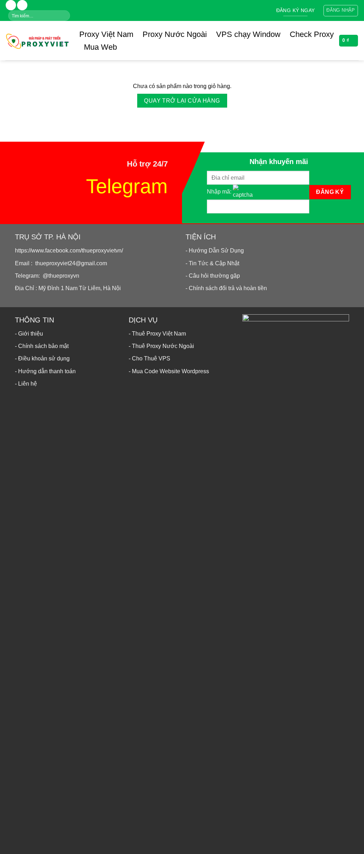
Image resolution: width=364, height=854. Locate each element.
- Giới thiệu (29, 334)
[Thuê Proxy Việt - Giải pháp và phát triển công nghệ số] (37, 40)
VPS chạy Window (248, 34)
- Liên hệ (26, 384)
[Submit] (64, 15)
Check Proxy (312, 34)
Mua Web (100, 47)
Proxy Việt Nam (106, 34)
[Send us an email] (22, 5)
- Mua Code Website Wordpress (169, 371)
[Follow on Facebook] (11, 5)
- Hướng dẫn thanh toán (45, 371)
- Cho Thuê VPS (149, 358)
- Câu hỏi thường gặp (213, 276)
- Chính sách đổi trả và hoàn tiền (226, 288)
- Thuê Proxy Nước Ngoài (161, 346)
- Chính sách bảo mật (42, 346)
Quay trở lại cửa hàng (182, 101)
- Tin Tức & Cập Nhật (212, 263)
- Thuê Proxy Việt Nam (157, 334)
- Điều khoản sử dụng (42, 358)
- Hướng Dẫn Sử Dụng (215, 251)
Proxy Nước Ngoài (175, 34)
